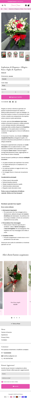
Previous (2, 287)
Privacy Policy (5, 337)
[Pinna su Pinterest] (13, 102)
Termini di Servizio (6, 332)
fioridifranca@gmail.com (9, 356)
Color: (4, 82)
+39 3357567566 (7, 358)
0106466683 (7, 352)
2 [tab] (14, 317)
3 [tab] (16, 317)
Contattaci (4, 340)
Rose (5, 9)
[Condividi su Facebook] (10, 102)
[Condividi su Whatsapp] (16, 102)
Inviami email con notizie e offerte (10, 381)
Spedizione (4, 335)
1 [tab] (11, 317)
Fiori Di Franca (19, 394)
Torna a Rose (15, 323)
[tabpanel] (15, 288)
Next (28, 31)
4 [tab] (19, 317)
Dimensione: (7, 76)
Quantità (3, 89)
